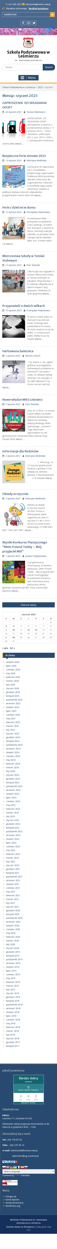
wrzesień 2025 (13, 703)
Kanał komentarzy (14, 1202)
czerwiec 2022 (13, 846)
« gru (5, 648)
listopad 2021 (12, 872)
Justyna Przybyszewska (35, 556)
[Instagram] (28, 23)
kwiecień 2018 (13, 1027)
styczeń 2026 (12, 688)
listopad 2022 (12, 827)
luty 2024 (10, 771)
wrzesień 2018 (13, 1008)
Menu (32, 77)
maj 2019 (10, 978)
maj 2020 (10, 933)
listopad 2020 (12, 914)
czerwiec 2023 (13, 801)
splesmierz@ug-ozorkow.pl (25, 1155)
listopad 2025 (12, 695)
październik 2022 (14, 831)
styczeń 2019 (12, 993)
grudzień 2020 (13, 910)
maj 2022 (10, 850)
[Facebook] (23, 23)
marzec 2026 (12, 680)
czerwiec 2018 (13, 1019)
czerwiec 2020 (13, 929)
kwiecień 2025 (13, 722)
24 (13, 637)
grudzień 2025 (13, 692)
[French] (18, 1167)
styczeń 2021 (12, 906)
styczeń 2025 (12, 733)
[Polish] (4, 1167)
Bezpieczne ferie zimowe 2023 (24, 156)
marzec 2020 (12, 940)
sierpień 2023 (12, 793)
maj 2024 (10, 759)
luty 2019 (10, 989)
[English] (7, 1167)
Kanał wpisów (12, 1199)
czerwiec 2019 (13, 974)
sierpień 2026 (12, 662)
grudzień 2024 (13, 737)
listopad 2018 (12, 1000)
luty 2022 (10, 861)
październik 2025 (14, 699)
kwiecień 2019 (13, 982)
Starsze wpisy (28, 605)
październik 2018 (14, 1004)
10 (13, 630)
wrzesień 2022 (13, 835)
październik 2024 (14, 744)
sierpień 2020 (12, 925)
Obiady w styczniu (15, 494)
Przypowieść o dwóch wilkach (23, 306)
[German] (11, 1167)
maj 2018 (10, 1023)
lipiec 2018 (11, 1015)
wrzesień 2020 (13, 921)
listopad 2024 (12, 741)
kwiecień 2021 (13, 895)
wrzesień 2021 (13, 880)
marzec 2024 (12, 767)
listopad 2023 (12, 782)
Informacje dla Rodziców (20, 451)
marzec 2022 (12, 857)
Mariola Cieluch (32, 355)
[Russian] (26, 1167)
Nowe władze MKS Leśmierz (22, 399)
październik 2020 (14, 918)
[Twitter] (34, 23)
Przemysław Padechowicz (38, 212)
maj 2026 (10, 673)
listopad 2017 (12, 1046)
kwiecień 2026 (13, 677)
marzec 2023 (12, 812)
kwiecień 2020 (13, 936)
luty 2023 (10, 816)
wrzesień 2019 (13, 963)
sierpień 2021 (12, 884)
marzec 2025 (12, 726)
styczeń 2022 (12, 865)
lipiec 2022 (11, 842)
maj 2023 (10, 805)
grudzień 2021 (13, 869)
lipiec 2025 (11, 710)
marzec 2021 (12, 899)
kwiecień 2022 (13, 854)
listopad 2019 (12, 955)
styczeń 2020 (12, 948)
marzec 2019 (12, 985)
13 (36, 630)
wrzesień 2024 (13, 748)
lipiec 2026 (11, 665)
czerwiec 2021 (13, 887)
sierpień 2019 (12, 966)
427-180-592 (15, 4)
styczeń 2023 (12, 820)
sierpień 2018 (12, 1012)
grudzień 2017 (13, 1042)
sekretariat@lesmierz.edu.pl (37, 4)
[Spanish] (22, 1167)
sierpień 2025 (12, 707)
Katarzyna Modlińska (36, 160)
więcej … (19, 143)
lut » (12, 648)
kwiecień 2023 (13, 808)
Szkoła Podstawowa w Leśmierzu (28, 54)
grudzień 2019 (13, 951)
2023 (40, 87)
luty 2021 (10, 902)
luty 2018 (10, 1034)
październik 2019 (14, 959)
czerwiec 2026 (13, 669)
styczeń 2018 (12, 1038)
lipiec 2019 (11, 970)
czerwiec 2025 (13, 714)
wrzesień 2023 (13, 790)
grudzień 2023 (13, 778)
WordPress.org (12, 1205)
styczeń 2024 (12, 774)
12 (28, 630)
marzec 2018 (12, 1030)
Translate (25, 1175)
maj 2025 (10, 718)
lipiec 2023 (11, 797)
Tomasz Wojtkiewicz (35, 112)
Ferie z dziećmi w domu (19, 207)
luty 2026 (10, 684)
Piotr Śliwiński (33, 265)
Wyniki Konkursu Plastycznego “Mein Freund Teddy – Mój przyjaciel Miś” (24, 546)
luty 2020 (10, 944)
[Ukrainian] (15, 1167)
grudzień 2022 (13, 823)
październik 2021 (14, 876)
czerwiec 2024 (13, 756)
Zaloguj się (10, 1196)
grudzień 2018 (13, 997)
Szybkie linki (10, 14)
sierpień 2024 (12, 752)
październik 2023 (14, 786)
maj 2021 (10, 891)
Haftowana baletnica (17, 351)
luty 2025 (10, 729)
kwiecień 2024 (13, 763)
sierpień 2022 (12, 838)
